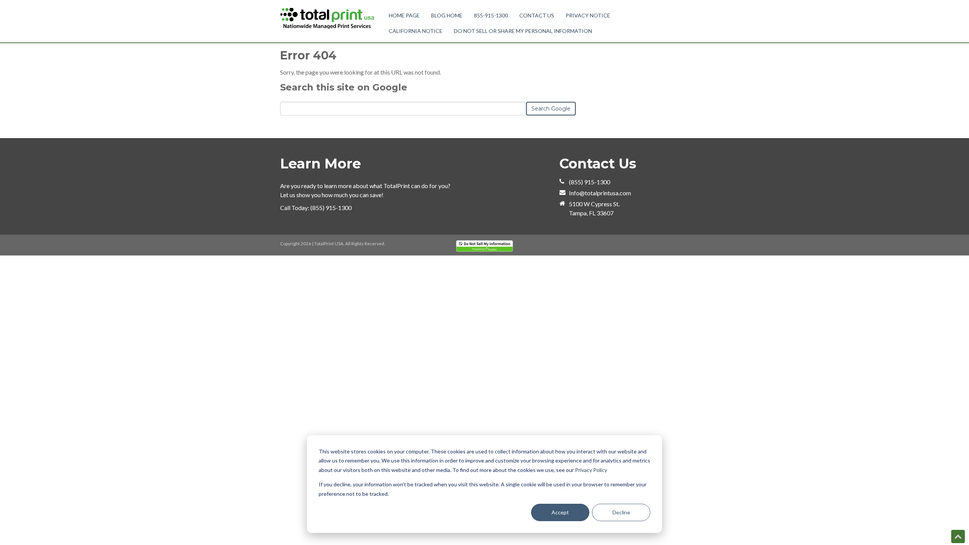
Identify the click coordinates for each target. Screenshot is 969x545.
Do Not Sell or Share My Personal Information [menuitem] (523, 31)
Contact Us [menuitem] (536, 15)
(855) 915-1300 (331, 207)
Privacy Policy (591, 470)
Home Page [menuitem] (404, 15)
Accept (560, 512)
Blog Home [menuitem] (447, 15)
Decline (621, 512)
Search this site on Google (343, 87)
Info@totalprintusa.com (600, 192)
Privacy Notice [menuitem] (588, 15)
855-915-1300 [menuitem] (491, 15)
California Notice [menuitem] (415, 31)
